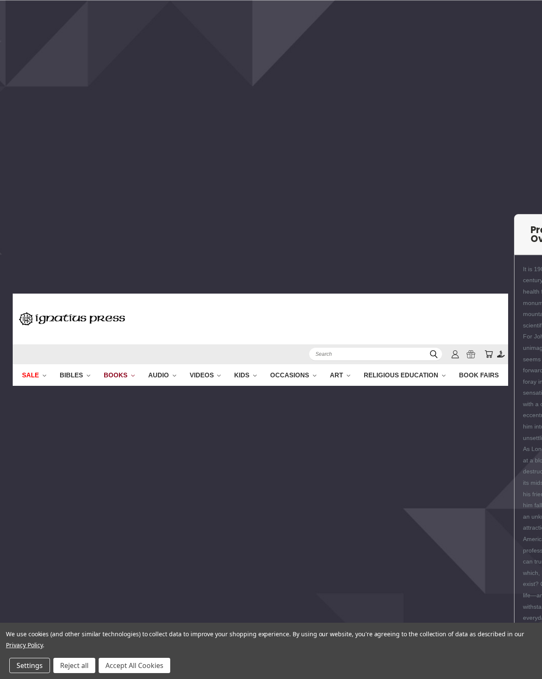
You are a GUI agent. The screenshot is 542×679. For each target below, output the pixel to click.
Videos (203, 375)
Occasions (290, 375)
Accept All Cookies (134, 665)
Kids (242, 375)
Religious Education (402, 375)
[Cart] (488, 354)
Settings (30, 665)
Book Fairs (479, 375)
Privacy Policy (24, 645)
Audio (159, 375)
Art (337, 375)
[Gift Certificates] (471, 354)
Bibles (72, 375)
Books (116, 375)
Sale (31, 375)
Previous (519, 652)
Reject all (74, 665)
